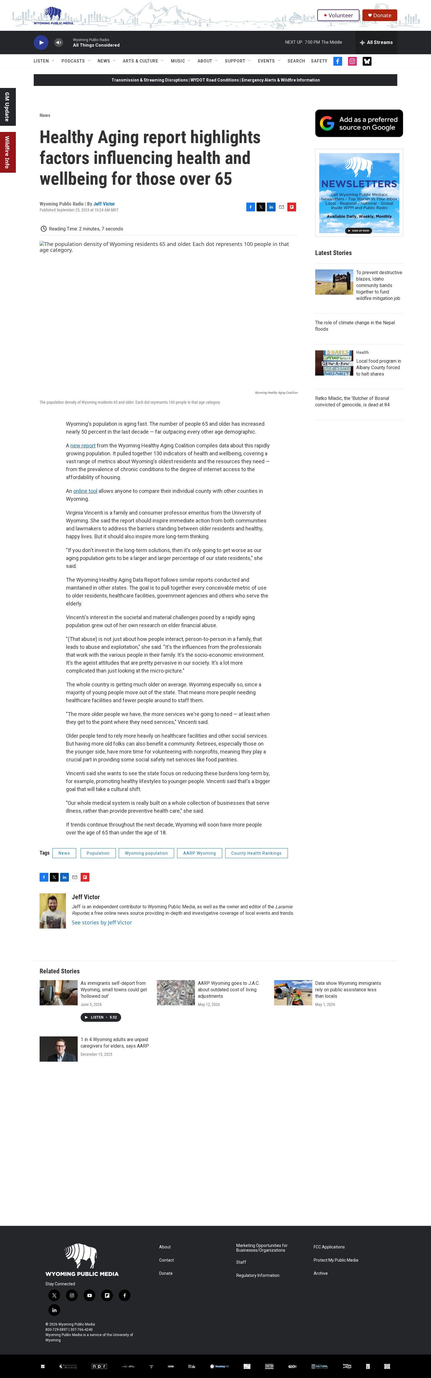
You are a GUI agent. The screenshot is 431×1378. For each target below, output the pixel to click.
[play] (41, 42)
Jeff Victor (104, 204)
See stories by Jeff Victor (102, 922)
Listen (41, 61)
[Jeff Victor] (53, 911)
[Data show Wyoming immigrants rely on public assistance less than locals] (293, 992)
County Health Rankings (256, 853)
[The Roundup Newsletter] (359, 193)
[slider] (68, 42)
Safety (319, 61)
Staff (241, 1262)
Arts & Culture (140, 61)
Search (296, 61)
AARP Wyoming (199, 853)
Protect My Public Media (336, 1260)
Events (266, 61)
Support (235, 61)
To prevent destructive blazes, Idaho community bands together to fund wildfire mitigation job (379, 285)
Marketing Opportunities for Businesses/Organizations (262, 1248)
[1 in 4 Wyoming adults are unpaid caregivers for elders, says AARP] (59, 1049)
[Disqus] (215, 1146)
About (205, 61)
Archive (321, 1273)
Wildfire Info (7, 152)
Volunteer (341, 15)
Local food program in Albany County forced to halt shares (378, 367)
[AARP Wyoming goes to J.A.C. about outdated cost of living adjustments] (176, 992)
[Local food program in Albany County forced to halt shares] (334, 363)
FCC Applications (329, 1247)
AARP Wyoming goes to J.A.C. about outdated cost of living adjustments (228, 989)
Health (362, 352)
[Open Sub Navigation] (53, 61)
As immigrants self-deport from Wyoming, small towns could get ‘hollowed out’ (114, 989)
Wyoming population (146, 853)
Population (98, 853)
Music (178, 61)
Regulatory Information (257, 1275)
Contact (166, 1260)
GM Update (7, 107)
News (104, 61)
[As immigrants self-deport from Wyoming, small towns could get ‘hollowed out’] (59, 992)
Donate (382, 15)
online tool (85, 491)
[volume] (59, 42)
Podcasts (73, 61)
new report (83, 445)
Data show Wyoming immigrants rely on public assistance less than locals (348, 989)
